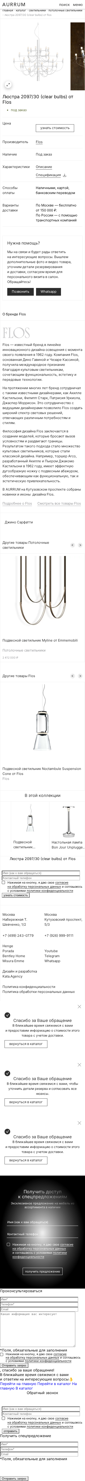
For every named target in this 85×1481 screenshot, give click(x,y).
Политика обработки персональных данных (38, 992)
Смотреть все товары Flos (59, 503)
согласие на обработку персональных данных (36, 1355)
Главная (7, 10)
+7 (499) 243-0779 (18, 935)
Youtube (51, 951)
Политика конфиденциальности (28, 987)
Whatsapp (48, 291)
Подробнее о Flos (17, 503)
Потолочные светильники (65, 10)
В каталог (24, 1388)
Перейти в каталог (54, 1383)
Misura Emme (13, 961)
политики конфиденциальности (50, 890)
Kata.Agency (12, 976)
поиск (64, 4)
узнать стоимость (55, 128)
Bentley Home (13, 956)
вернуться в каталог (26, 1044)
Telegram (52, 956)
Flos (39, 142)
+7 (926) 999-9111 (58, 935)
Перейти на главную (18, 1383)
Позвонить (20, 291)
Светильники (37, 10)
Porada (8, 951)
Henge (7, 946)
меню (78, 4)
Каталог (21, 10)
